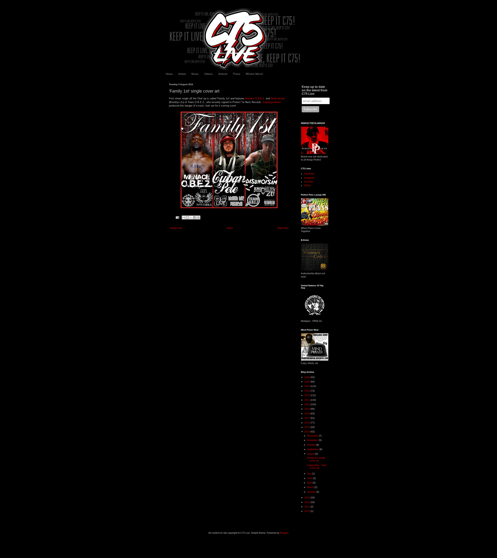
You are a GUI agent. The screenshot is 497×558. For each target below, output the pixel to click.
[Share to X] (191, 217)
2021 (307, 400)
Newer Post (176, 228)
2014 (307, 431)
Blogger (284, 533)
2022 (307, 395)
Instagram (309, 177)
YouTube (308, 181)
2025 (307, 381)
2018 (307, 413)
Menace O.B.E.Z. (255, 98)
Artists (182, 73)
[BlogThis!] (187, 217)
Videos (208, 73)
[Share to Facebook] (195, 217)
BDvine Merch (254, 73)
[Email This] (184, 217)
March (310, 487)
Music (195, 73)
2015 (307, 427)
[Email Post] (177, 217)
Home (230, 228)
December (313, 435)
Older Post (282, 228)
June (310, 478)
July (309, 473)
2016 (307, 422)
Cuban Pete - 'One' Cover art (317, 466)
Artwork (223, 73)
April (310, 482)
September (313, 449)
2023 (307, 390)
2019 (307, 409)
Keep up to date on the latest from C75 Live (314, 90)
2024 (307, 386)
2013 (307, 497)
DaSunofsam (278, 98)
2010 (307, 511)
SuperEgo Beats (271, 102)
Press (236, 73)
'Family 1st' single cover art (316, 459)
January (311, 492)
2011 (307, 506)
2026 (307, 377)
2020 (307, 404)
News (169, 73)
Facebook (309, 173)
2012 (307, 502)
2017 (307, 418)
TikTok (307, 185)
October (311, 445)
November (313, 440)
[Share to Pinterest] (198, 217)
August (311, 453)
